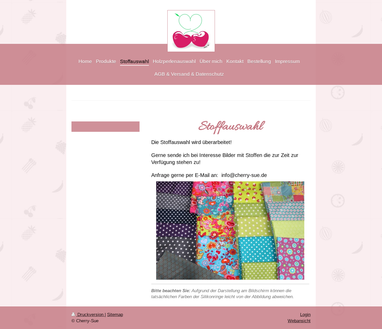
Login (305, 314)
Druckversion (90, 314)
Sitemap (115, 314)
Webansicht (299, 320)
